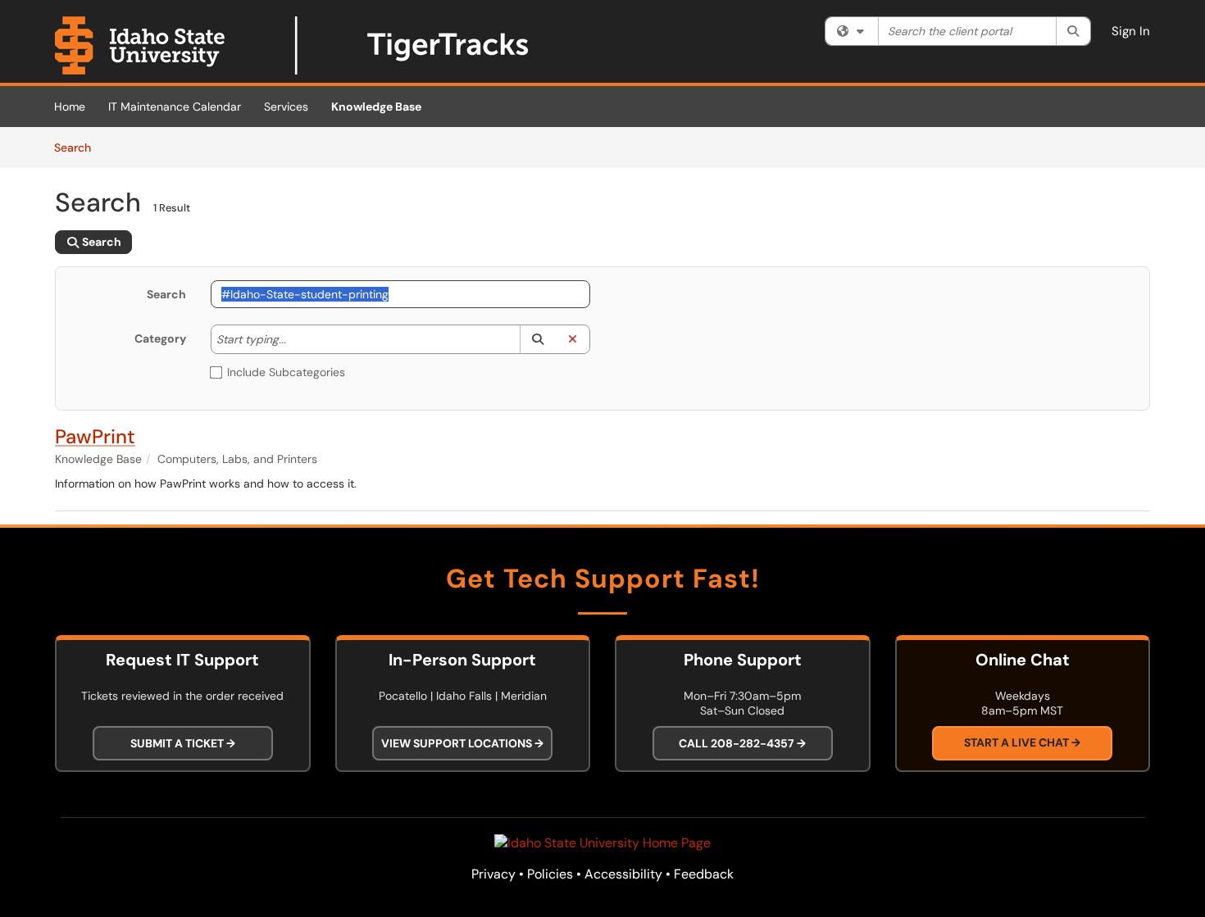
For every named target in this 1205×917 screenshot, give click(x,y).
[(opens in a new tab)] (292, 45)
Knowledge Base (376, 106)
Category (160, 338)
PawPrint (95, 436)
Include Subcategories (286, 372)
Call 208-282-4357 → (742, 743)
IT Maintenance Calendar (174, 106)
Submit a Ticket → (182, 743)
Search (78, 147)
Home (69, 106)
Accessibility (623, 874)
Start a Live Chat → (1022, 743)
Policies (550, 874)
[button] (537, 339)
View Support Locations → (462, 743)
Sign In (1131, 31)
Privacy (493, 874)
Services (286, 106)
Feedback (704, 874)
